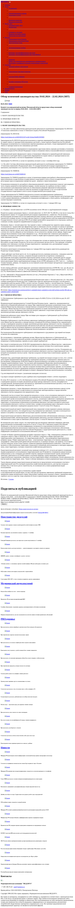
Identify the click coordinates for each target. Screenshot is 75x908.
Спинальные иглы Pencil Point (19, 41)
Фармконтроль (9, 88)
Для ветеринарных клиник (17, 13)
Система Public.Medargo (17, 76)
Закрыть (4, 504)
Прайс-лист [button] (8, 24)
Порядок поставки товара (17, 34)
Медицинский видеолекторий (17, 583)
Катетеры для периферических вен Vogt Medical (25, 54)
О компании (13, 8)
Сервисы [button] (8, 65)
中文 (6, 92)
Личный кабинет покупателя (18, 66)
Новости (5, 747)
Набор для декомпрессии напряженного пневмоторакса (27, 61)
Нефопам (12, 59)
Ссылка (11, 479)
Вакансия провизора (15, 22)
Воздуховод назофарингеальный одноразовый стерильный (28, 63)
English (7, 90)
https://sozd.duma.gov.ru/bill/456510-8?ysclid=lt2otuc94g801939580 (22, 137)
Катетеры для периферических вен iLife (22, 53)
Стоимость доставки (15, 32)
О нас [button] (6, 6)
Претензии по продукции (17, 36)
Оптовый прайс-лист (16, 25)
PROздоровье (8, 619)
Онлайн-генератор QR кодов (18, 82)
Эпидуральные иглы (15, 43)
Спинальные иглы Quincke (17, 39)
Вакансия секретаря (15, 20)
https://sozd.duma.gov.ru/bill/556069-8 (13, 174)
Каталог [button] (7, 37)
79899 (10, 104)
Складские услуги (15, 15)
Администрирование (16, 87)
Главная (7, 5)
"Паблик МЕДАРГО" (43, 512)
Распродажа (13, 27)
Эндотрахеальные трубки (17, 48)
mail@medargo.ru (19, 887)
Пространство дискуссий (14, 517)
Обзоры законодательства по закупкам (28, 509)
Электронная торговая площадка (19, 71)
